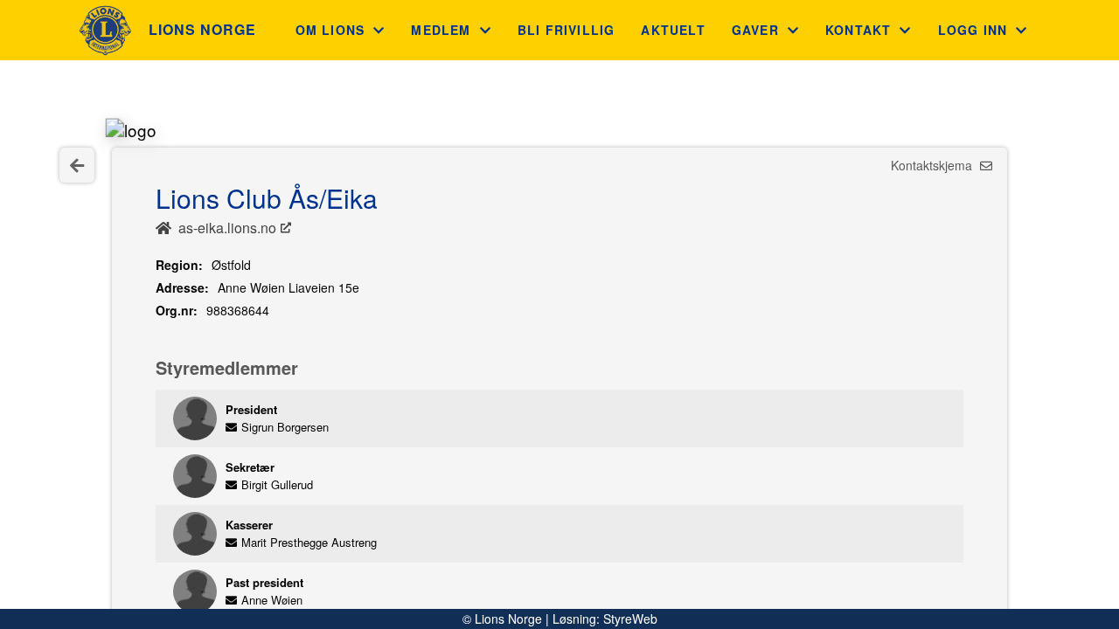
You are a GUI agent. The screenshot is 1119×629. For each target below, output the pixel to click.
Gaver (755, 29)
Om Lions (330, 29)
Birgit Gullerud (277, 484)
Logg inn (973, 29)
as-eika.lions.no (227, 228)
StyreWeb (630, 618)
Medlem (440, 29)
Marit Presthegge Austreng (309, 542)
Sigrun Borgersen (285, 426)
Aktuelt (673, 29)
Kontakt (858, 29)
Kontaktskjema (933, 165)
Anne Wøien (271, 599)
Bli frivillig (566, 29)
